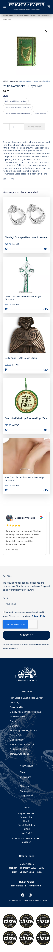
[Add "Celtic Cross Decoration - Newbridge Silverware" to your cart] (6, 309)
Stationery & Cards (28, 15)
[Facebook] (22, 895)
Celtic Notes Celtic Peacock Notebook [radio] (17, 113)
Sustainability (16, 707)
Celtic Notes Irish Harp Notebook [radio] (15, 101)
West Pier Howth (18, 716)
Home (5, 15)
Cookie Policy (16, 740)
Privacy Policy (39, 616)
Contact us (15, 721)
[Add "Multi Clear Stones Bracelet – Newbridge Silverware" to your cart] (6, 490)
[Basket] (48, 6)
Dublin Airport (26, 882)
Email (5, 598)
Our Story (14, 702)
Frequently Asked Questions (23, 730)
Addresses (25, 791)
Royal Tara (46, 81)
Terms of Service (8, 648)
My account (25, 777)
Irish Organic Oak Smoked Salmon (26, 698)
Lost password (27, 796)
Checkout (24, 786)
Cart (22, 782)
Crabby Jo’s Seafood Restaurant (25, 712)
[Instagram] (30, 895)
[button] (5, 7)
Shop (11, 15)
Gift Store (17, 15)
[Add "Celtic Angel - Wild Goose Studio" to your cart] (6, 369)
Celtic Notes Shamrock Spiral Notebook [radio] (18, 107)
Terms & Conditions (19, 754)
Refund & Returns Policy (22, 744)
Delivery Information (19, 749)
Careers (14, 726)
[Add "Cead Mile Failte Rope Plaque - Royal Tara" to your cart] (6, 429)
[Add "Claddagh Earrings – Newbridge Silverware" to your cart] (6, 248)
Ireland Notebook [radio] (40, 113)
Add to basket (34, 126)
